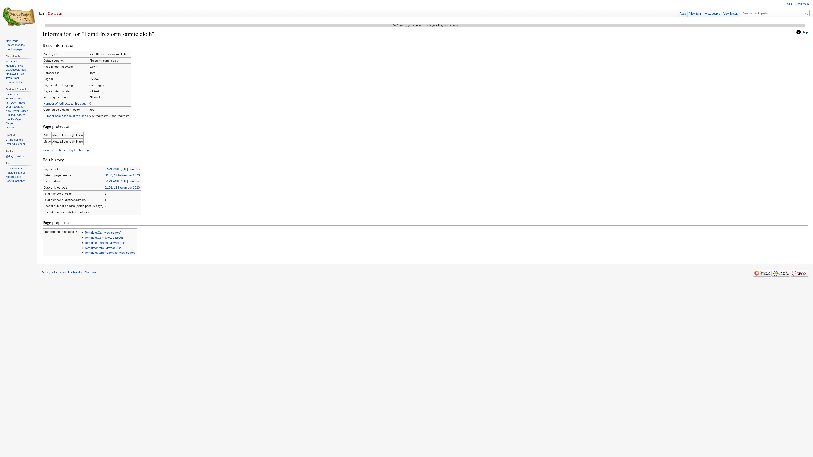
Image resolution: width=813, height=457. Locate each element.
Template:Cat (93, 232)
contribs (134, 169)
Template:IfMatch (96, 242)
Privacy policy (49, 272)
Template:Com (94, 237)
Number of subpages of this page (65, 115)
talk (124, 169)
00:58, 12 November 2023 (122, 175)
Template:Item (94, 247)
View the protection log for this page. (67, 150)
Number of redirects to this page (65, 103)
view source (112, 232)
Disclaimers (91, 272)
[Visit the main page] (19, 17)
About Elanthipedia (71, 272)
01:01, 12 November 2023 (122, 187)
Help (805, 32)
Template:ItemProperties (101, 252)
